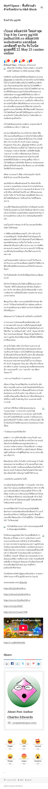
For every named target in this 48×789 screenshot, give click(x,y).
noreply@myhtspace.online (24, 722)
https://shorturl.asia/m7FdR (15, 612)
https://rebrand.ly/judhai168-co (17, 594)
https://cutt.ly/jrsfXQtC (13, 606)
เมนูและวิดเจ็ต (41, 7)
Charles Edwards (20, 717)
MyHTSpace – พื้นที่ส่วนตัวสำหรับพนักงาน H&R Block (20, 7)
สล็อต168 (7, 79)
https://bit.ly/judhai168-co (15, 588)
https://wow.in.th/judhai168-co (17, 600)
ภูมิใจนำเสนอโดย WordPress (13, 786)
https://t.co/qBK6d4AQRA (14, 642)
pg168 (29, 780)
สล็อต (21, 573)
